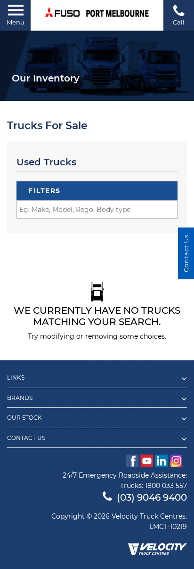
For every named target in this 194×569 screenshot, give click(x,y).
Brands (19, 398)
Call (179, 22)
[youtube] (146, 461)
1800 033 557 (166, 485)
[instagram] (178, 461)
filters (44, 191)
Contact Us (26, 438)
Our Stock (24, 418)
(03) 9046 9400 (152, 497)
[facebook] (132, 461)
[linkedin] (161, 461)
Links (15, 377)
